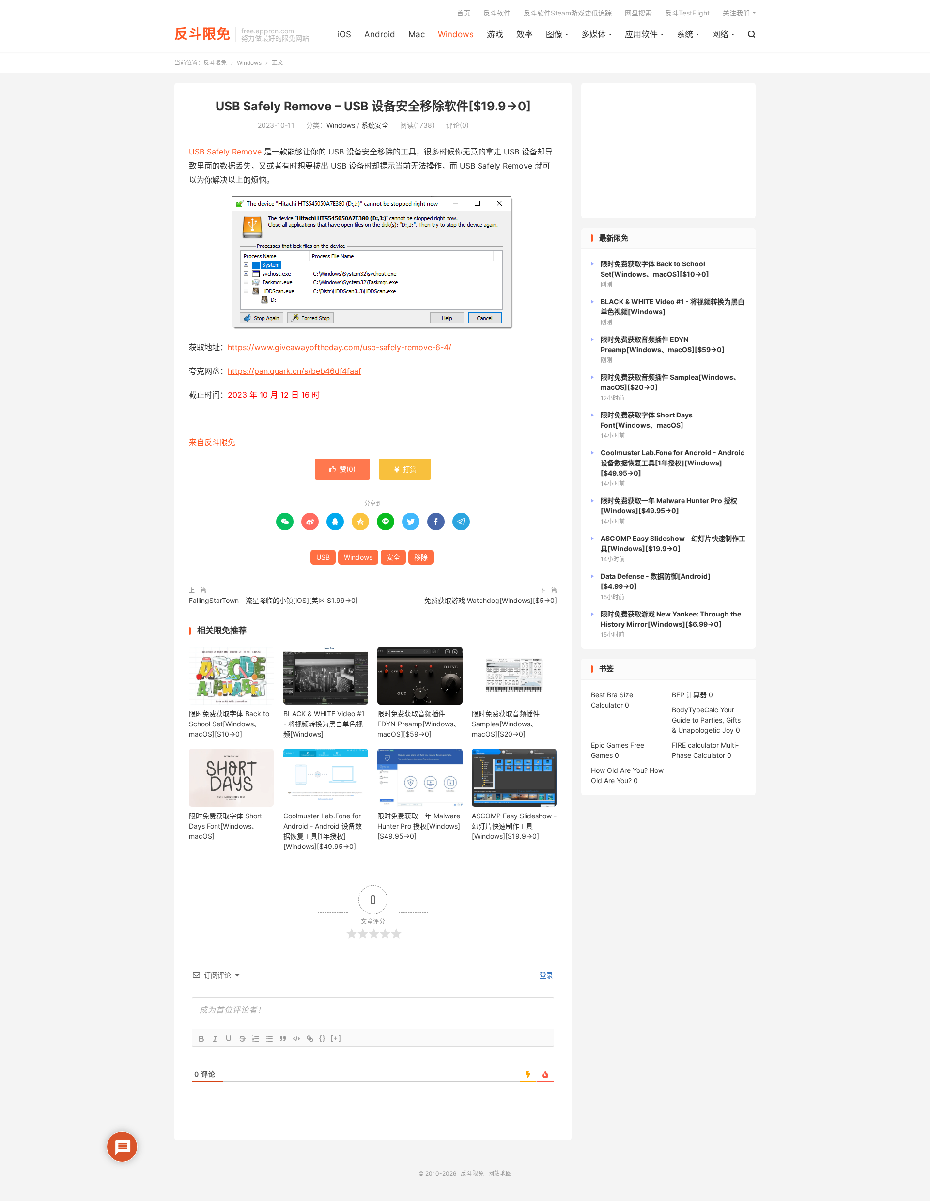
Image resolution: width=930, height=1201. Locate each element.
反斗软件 (497, 13)
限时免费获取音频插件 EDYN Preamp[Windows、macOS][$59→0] (418, 723)
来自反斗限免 (212, 442)
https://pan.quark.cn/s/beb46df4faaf (294, 371)
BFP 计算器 (689, 695)
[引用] (283, 1039)
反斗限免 (202, 34)
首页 (463, 13)
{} (322, 1038)
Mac (416, 34)
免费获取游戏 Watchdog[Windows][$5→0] (490, 600)
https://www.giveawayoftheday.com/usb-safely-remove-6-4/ (339, 347)
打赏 (405, 469)
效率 (524, 34)
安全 (393, 557)
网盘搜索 (638, 13)
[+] (336, 1038)
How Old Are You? (619, 770)
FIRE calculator (695, 745)
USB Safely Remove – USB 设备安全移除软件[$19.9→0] (373, 106)
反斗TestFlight (687, 13)
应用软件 (641, 34)
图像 (554, 34)
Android (379, 34)
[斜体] (215, 1039)
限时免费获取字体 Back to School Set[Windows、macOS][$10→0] (229, 723)
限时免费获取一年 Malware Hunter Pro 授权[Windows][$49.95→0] (418, 826)
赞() (342, 469)
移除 (421, 557)
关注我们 (736, 13)
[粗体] (201, 1039)
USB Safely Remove (225, 151)
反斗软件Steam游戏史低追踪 (568, 13)
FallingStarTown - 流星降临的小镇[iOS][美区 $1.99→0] (273, 600)
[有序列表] (256, 1039)
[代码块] (296, 1039)
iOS (344, 34)
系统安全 (374, 125)
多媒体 (593, 34)
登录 (545, 975)
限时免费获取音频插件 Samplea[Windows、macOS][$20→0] (506, 723)
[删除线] (242, 1039)
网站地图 (500, 1173)
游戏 (495, 34)
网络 (720, 34)
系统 (685, 34)
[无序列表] (269, 1039)
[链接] (310, 1039)
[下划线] (228, 1039)
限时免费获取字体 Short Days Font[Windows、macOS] (225, 826)
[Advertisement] (668, 150)
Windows (456, 34)
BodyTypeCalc (695, 710)
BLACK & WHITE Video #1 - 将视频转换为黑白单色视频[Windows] (324, 723)
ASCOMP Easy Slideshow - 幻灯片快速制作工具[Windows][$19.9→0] (514, 826)
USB (323, 557)
